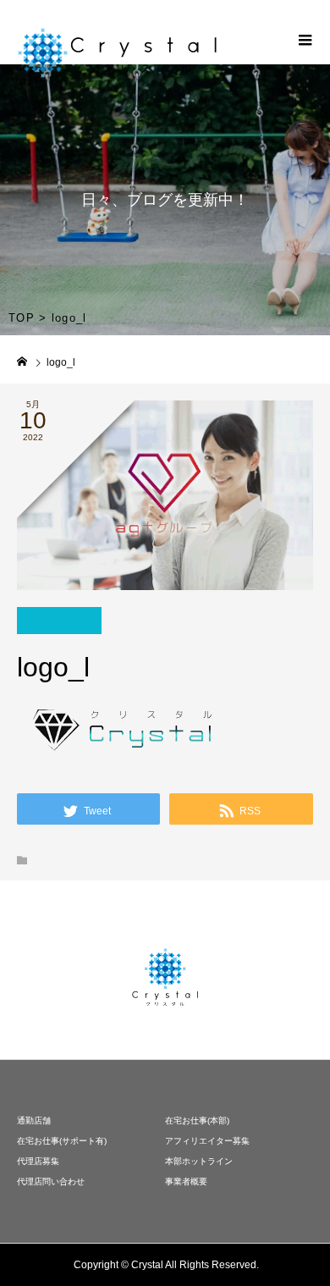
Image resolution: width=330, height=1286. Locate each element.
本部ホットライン (199, 1161)
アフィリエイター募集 (207, 1140)
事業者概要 (186, 1181)
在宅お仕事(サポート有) (62, 1140)
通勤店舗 (34, 1120)
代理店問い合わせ (51, 1181)
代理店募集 (38, 1161)
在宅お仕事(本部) (197, 1120)
